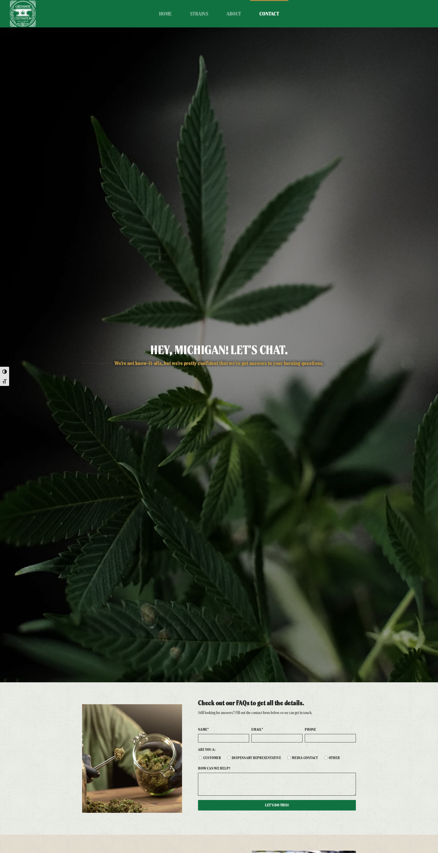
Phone (310, 729)
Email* (257, 729)
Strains (199, 13)
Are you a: (207, 749)
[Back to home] (22, 13)
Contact (269, 13)
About (234, 13)
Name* (203, 729)
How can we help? (214, 768)
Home (165, 13)
